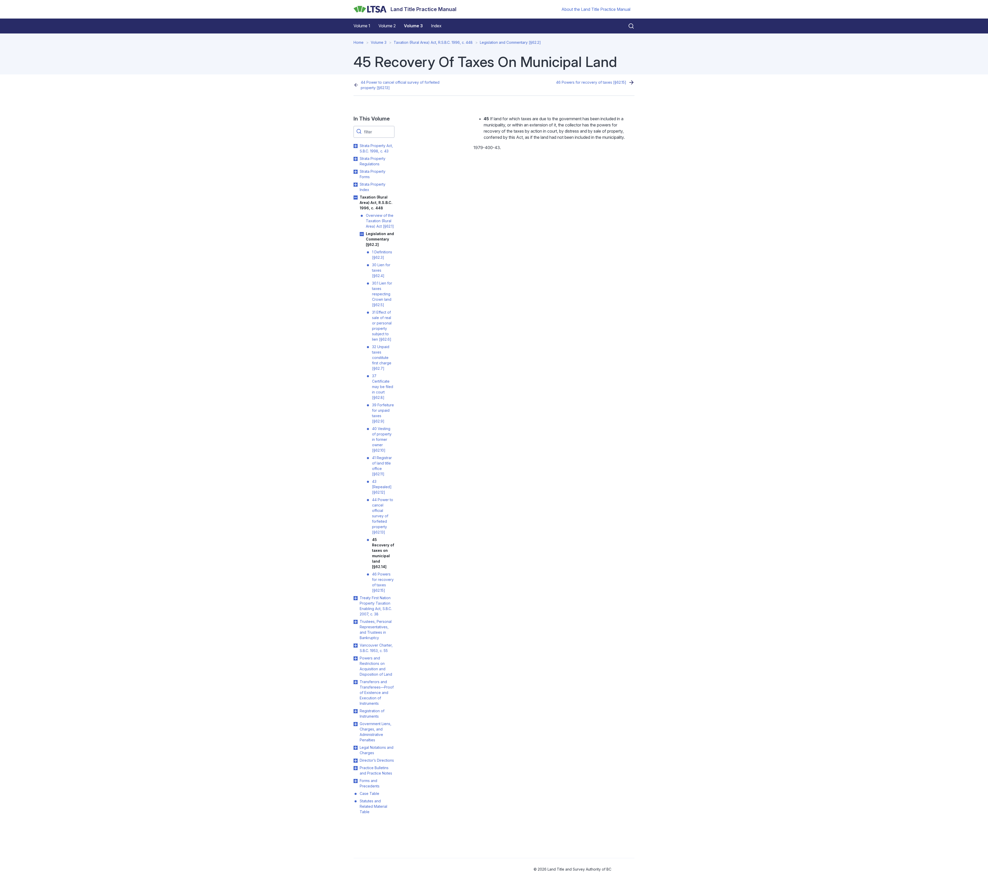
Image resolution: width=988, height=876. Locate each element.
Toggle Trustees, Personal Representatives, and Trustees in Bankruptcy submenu (356, 622)
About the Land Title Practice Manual (595, 9)
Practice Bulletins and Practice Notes (376, 770)
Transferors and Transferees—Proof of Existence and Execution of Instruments (377, 693)
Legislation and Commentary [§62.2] (510, 42)
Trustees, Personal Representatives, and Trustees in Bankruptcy (376, 629)
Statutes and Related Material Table (373, 806)
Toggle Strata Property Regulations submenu (356, 159)
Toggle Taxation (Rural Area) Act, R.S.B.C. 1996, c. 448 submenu (356, 197)
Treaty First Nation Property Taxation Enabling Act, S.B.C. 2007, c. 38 (376, 606)
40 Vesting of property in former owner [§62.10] (382, 439)
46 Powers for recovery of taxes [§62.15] (591, 82)
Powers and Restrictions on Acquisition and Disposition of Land (376, 666)
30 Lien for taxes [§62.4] (381, 270)
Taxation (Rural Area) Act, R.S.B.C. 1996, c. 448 (433, 42)
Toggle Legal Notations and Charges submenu (356, 748)
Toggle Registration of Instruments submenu (356, 711)
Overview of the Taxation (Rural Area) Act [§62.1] (380, 220)
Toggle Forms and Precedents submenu (356, 781)
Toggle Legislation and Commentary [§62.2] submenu (362, 234)
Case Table (369, 793)
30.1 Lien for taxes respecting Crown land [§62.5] (382, 294)
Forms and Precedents (370, 783)
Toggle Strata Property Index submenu (356, 185)
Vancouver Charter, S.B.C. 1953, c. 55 (376, 648)
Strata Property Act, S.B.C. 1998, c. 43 (376, 148)
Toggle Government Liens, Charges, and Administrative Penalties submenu (356, 724)
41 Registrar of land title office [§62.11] (382, 466)
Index (436, 25)
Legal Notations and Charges (376, 750)
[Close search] (628, 26)
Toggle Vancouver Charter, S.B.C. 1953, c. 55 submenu (356, 645)
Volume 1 (362, 25)
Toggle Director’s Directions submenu (356, 761)
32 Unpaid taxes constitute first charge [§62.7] (381, 358)
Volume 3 (413, 25)
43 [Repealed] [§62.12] (382, 486)
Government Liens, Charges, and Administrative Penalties (375, 732)
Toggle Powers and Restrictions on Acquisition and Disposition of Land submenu (356, 658)
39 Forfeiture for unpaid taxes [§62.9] (383, 413)
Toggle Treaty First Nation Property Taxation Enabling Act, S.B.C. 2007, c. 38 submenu (356, 598)
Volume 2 (387, 25)
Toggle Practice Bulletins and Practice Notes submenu (356, 768)
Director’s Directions (377, 760)
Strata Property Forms (372, 174)
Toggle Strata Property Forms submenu (356, 172)
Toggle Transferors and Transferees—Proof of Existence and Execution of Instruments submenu (356, 682)
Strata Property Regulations (372, 161)
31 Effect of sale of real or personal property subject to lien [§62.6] (382, 325)
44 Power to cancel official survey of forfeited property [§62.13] (400, 85)
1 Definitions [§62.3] (382, 255)
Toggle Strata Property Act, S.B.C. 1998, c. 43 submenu (356, 146)
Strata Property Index (372, 187)
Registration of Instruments (372, 713)
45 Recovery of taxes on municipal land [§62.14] (383, 553)
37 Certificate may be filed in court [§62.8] (382, 387)
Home (359, 42)
